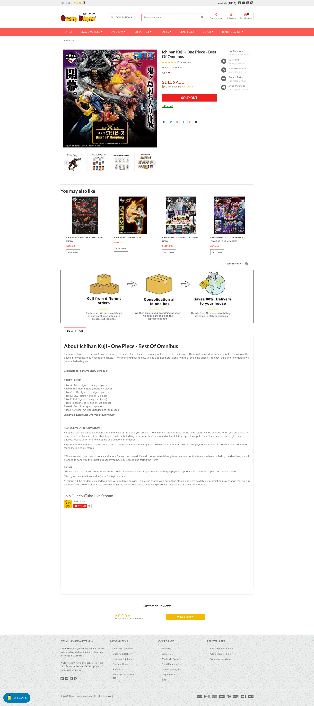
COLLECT (71, 3)
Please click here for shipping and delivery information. (105, 439)
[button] (169, 62)
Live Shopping (235, 51)
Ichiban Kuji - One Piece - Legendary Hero (181, 239)
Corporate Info (169, 674)
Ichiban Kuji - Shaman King (128, 237)
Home (67, 40)
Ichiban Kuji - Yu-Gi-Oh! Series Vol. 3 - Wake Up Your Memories (228, 239)
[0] (164, 121)
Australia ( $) (227, 3)
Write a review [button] (185, 616)
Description (75, 330)
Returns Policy (235, 77)
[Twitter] (239, 3)
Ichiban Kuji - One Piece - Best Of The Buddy (85, 239)
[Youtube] (247, 3)
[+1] (189, 121)
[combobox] (170, 17)
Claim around (179, 87)
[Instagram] (251, 3)
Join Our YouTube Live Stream (88, 495)
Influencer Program (171, 669)
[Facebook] (243, 3)
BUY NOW (73, 252)
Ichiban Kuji (176, 67)
